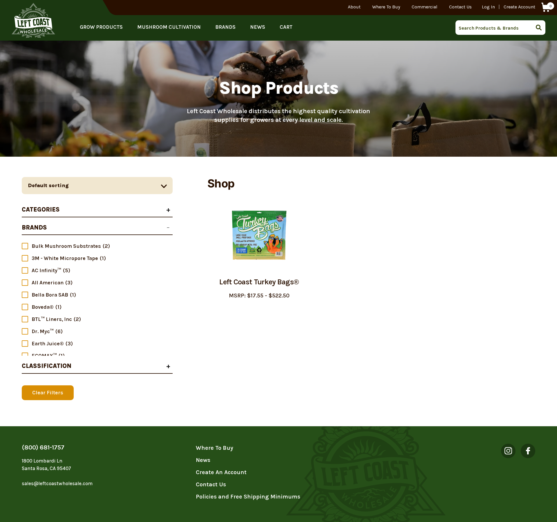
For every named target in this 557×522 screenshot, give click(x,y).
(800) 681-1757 (43, 447)
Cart (286, 27)
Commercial (424, 7)
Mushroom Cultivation (169, 27)
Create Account (519, 7)
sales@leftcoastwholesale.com (57, 483)
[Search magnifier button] (540, 27)
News (257, 27)
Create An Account (221, 472)
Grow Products (101, 27)
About (354, 7)
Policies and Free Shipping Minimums (248, 496)
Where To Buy (386, 7)
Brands (225, 27)
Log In (488, 7)
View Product (259, 313)
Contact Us (460, 7)
